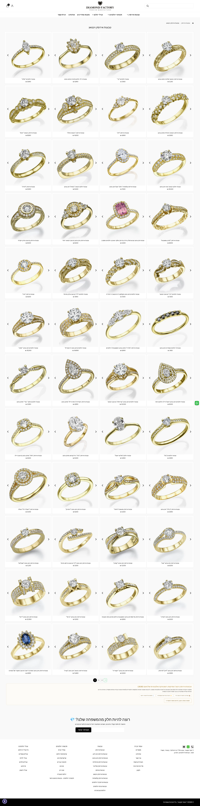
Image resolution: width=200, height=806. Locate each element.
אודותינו (71, 15)
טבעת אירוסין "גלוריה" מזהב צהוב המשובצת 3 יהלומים (122, 348)
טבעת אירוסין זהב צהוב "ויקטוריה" (122, 671)
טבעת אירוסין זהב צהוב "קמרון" (122, 563)
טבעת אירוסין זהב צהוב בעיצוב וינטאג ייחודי (75, 240)
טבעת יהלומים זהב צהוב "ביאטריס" (75, 348)
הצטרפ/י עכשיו (83, 730)
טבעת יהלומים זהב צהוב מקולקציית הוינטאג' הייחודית (122, 294)
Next (95, 680)
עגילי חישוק (23, 770)
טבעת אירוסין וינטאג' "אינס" (28, 133)
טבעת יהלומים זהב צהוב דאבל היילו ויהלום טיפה (170, 402)
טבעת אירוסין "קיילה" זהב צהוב (170, 509)
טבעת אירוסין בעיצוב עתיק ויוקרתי (28, 240)
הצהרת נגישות (138, 762)
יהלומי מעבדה (61, 774)
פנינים (62, 766)
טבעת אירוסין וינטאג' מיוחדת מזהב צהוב (170, 133)
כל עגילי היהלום (23, 750)
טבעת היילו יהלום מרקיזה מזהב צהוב (75, 79)
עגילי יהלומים (23, 746)
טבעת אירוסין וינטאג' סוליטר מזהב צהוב (170, 79)
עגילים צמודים (23, 754)
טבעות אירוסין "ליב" (123, 133)
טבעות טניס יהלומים (100, 786)
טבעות (100, 746)
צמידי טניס (61, 750)
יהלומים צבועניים (100, 790)
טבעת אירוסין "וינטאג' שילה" (75, 133)
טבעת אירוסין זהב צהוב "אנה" (170, 563)
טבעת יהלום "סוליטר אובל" (123, 455)
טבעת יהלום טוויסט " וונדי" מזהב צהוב (28, 402)
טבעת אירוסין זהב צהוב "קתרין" (170, 617)
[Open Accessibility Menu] (4, 801)
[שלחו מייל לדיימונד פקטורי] (183, 746)
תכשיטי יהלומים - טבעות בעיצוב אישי (62, 778)
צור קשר (138, 758)
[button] (190, 55)
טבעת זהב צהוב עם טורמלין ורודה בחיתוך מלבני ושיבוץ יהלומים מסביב (122, 240)
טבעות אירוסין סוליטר (100, 766)
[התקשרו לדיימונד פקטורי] (192, 746)
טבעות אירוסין (185, 23)
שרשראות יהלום (61, 754)
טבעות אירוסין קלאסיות (100, 778)
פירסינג (23, 766)
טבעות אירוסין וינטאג (100, 774)
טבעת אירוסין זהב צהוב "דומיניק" (76, 509)
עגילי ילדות (23, 758)
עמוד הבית (138, 746)
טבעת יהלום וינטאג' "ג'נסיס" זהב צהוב (75, 187)
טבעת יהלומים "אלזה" (28, 79)
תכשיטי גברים (61, 762)
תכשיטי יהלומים (61, 746)
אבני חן (61, 770)
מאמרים (138, 750)
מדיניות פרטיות (138, 766)
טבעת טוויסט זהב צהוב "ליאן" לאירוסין (170, 671)
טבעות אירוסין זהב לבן (100, 754)
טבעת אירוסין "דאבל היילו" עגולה (28, 509)
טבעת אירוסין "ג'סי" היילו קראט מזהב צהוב (75, 455)
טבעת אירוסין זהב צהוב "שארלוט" (28, 563)
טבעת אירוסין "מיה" (28, 294)
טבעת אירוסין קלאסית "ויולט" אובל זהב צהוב (122, 187)
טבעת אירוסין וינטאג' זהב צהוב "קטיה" (75, 671)
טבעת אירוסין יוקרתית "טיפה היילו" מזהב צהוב (75, 402)
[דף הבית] (193, 23)
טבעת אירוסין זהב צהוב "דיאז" (28, 617)
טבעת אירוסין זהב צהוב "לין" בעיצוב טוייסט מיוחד (76, 563)
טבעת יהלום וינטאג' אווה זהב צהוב (170, 187)
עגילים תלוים (23, 762)
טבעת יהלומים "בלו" (170, 455)
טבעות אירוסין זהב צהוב (100, 758)
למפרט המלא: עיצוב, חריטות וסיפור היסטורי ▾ (178, 700)
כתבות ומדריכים (83, 15)
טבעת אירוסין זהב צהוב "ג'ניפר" (75, 617)
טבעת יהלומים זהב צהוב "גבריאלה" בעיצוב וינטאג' (123, 402)
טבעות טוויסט (100, 770)
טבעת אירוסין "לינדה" (28, 187)
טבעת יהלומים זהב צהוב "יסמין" (28, 348)
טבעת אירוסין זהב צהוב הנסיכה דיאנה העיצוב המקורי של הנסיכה (28, 671)
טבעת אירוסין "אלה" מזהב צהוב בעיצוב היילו (28, 455)
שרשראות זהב (61, 758)
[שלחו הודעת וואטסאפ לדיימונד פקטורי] (188, 746)
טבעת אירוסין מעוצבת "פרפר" (123, 509)
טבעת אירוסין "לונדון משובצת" (170, 240)
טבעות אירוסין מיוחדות (100, 762)
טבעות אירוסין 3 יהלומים (100, 782)
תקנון (138, 770)
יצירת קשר (62, 15)
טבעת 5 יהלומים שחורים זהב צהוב (170, 348)
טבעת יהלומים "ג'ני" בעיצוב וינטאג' (170, 294)
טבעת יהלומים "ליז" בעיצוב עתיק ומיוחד (75, 294)
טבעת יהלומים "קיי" (123, 79)
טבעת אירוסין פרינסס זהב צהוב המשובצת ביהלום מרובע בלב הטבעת (123, 617)
